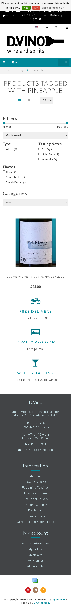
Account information (35, 543)
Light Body (50, 154)
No (36, 7)
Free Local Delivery (35, 499)
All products (35, 566)
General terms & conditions (35, 521)
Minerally (49, 159)
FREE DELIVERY (35, 311)
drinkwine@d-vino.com (37, 449)
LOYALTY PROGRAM (35, 342)
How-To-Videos (35, 481)
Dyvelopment (42, 602)
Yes (26, 7)
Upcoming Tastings (35, 487)
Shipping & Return (35, 504)
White (11, 149)
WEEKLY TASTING (35, 373)
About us (35, 476)
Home (8, 70)
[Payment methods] (34, 580)
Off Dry (48, 149)
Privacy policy (35, 516)
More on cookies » (53, 7)
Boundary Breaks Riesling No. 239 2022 (36, 276)
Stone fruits (15, 177)
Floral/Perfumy (17, 182)
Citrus (12, 172)
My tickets (35, 554)
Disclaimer (35, 510)
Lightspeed (59, 599)
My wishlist (35, 560)
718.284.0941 (37, 444)
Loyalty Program (35, 493)
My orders (35, 549)
